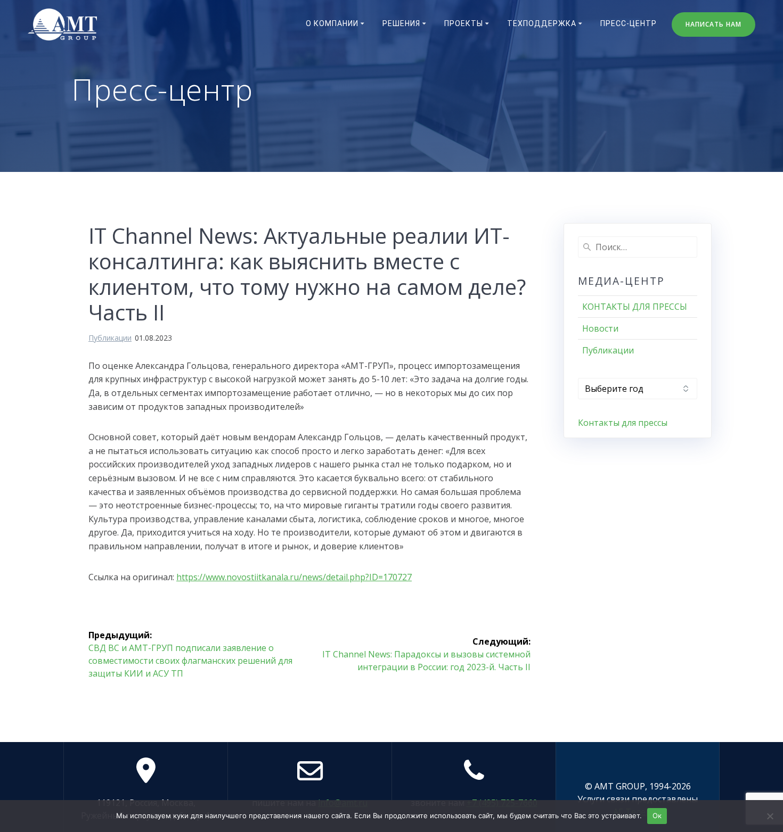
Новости (600, 328)
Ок (657, 815)
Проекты (463, 23)
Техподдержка (541, 23)
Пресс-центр (628, 23)
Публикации (110, 338)
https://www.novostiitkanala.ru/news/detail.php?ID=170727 (294, 577)
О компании (332, 23)
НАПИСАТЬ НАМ (713, 24)
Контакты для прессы (622, 423)
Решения (401, 23)
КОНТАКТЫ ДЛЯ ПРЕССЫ (634, 306)
